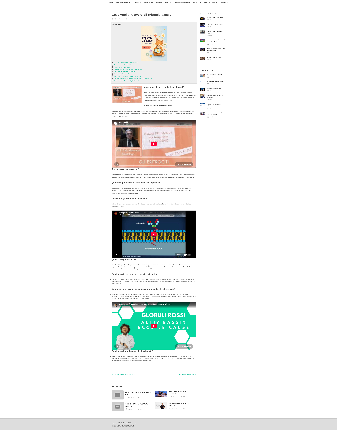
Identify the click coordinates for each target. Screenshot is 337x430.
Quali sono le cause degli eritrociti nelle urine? (128, 76)
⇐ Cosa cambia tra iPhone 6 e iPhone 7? (124, 374)
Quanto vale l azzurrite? (214, 88)
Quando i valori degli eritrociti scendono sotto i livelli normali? (133, 78)
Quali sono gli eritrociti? (121, 74)
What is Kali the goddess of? (215, 81)
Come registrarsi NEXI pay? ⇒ (187, 374)
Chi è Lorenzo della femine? (215, 24)
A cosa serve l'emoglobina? (122, 67)
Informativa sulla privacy (127, 425)
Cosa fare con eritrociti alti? (122, 65)
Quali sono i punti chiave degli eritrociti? (126, 81)
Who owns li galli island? (214, 74)
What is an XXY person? (214, 57)
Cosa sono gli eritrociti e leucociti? (124, 71)
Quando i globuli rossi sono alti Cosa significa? (128, 69)
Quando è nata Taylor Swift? (215, 17)
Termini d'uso (115, 425)
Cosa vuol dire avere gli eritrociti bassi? (126, 62)
